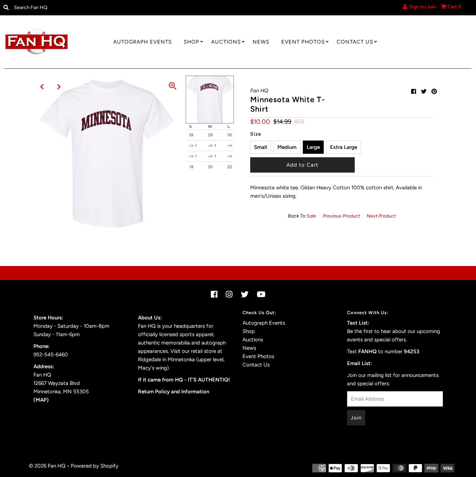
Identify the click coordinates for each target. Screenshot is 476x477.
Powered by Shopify (94, 466)
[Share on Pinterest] (434, 91)
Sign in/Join (421, 7)
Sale (311, 216)
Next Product (381, 216)
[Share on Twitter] (424, 91)
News (261, 42)
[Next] (59, 86)
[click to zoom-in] (172, 86)
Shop (191, 42)
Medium (287, 147)
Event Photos (303, 42)
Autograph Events (142, 42)
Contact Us (355, 42)
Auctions (226, 42)
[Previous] (42, 86)
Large (313, 147)
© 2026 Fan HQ (47, 466)
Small (260, 147)
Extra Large (343, 147)
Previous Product (341, 216)
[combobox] (65, 7)
